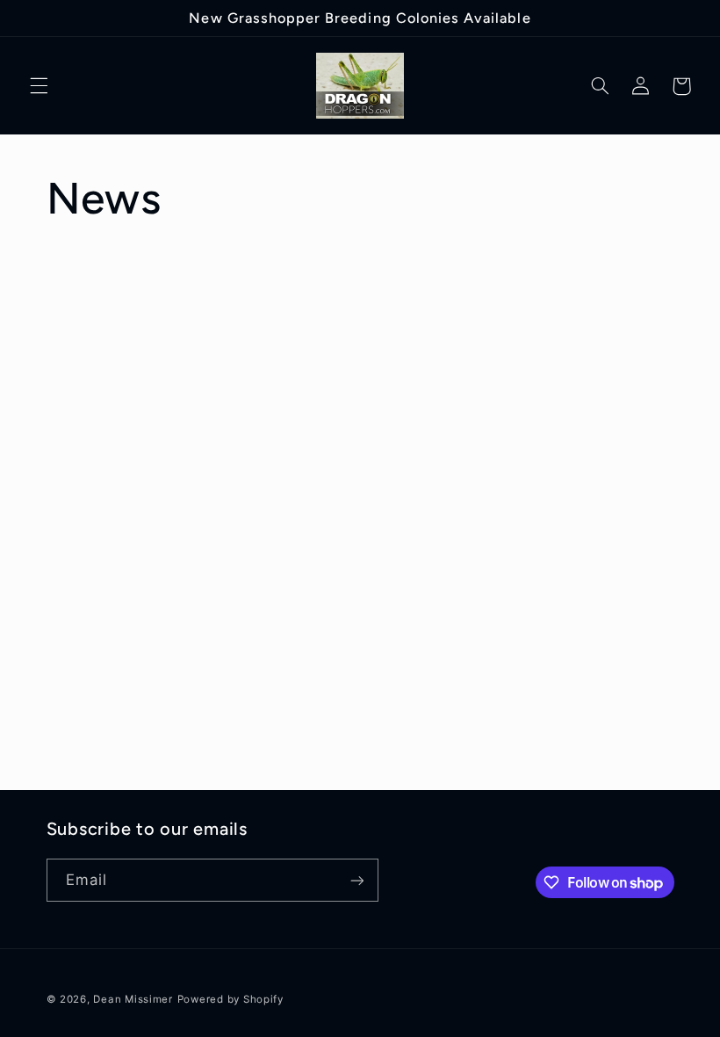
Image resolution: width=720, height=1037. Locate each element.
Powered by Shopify (230, 999)
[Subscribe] (356, 880)
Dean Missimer (133, 999)
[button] (38, 86)
